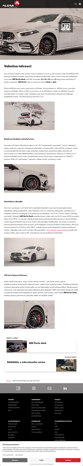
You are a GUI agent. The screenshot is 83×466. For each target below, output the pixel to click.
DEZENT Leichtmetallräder (38, 408)
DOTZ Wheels (35, 405)
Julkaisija (33, 426)
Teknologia (11, 435)
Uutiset (10, 429)
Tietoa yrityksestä (12, 424)
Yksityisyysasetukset (36, 432)
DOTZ (56, 426)
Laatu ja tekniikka (12, 432)
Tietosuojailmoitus (36, 429)
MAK (56, 432)
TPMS (9, 410)
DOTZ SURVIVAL (35, 413)
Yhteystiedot (11, 437)
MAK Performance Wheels (38, 410)
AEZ (56, 424)
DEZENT (57, 429)
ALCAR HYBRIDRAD (60, 440)
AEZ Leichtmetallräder (37, 402)
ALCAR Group (12, 426)
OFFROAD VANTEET (14, 408)
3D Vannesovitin (59, 402)
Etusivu (9, 381)
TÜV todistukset (59, 405)
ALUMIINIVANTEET (13, 402)
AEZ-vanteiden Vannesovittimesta (58, 230)
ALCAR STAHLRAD (36, 416)
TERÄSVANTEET (12, 405)
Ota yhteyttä (58, 413)
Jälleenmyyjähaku (59, 408)
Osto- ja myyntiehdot (36, 424)
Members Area (59, 410)
